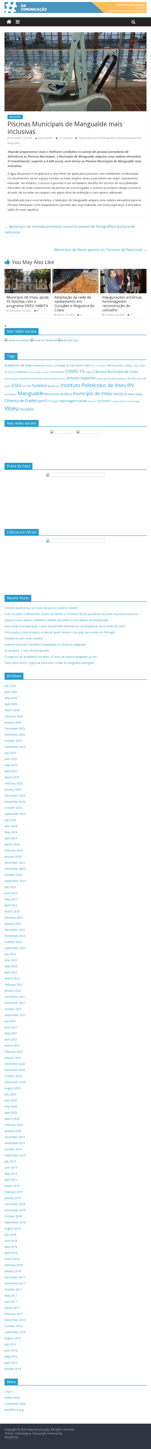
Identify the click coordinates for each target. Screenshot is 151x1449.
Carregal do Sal (64, 365)
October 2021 (13, 1009)
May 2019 (11, 1173)
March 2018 (12, 1259)
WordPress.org (14, 1410)
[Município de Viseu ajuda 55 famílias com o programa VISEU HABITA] (28, 271)
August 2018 (12, 1228)
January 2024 (13, 856)
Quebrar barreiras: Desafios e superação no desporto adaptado (45, 644)
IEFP (58, 386)
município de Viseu (92, 393)
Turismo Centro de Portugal (125, 401)
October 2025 (13, 740)
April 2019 (11, 1180)
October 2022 (13, 942)
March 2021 (12, 1045)
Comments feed (15, 1404)
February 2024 (14, 850)
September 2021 (15, 1015)
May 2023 (11, 899)
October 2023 (13, 875)
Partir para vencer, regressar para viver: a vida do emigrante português (49, 663)
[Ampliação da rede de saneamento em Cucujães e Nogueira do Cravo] (75, 271)
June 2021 (11, 1027)
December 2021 (15, 997)
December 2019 (15, 1137)
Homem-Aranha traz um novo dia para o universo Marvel (41, 608)
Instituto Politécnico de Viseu (93, 385)
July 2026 (10, 686)
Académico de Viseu (18, 365)
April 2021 (11, 1039)
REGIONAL (15, 117)
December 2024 (15, 795)
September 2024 (15, 814)
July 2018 (10, 1234)
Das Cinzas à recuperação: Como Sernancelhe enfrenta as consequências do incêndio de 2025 (65, 626)
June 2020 (11, 1100)
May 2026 (11, 698)
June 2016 (11, 1350)
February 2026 (14, 716)
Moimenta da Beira (58, 394)
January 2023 (13, 923)
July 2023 (10, 887)
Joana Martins (45, 138)
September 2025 (15, 747)
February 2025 (14, 783)
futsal (51, 386)
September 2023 (15, 881)
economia (36, 378)
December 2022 (15, 930)
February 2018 (14, 1265)
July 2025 (10, 753)
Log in (8, 1391)
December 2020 (15, 1064)
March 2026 (12, 710)
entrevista (102, 378)
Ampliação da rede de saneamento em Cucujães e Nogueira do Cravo (74, 303)
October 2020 (13, 1076)
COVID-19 (74, 371)
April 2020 (11, 1112)
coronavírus (56, 372)
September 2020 (15, 1082)
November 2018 (15, 1210)
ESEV (16, 385)
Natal (131, 394)
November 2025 (15, 734)
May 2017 (11, 1295)
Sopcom (92, 401)
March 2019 (12, 1186)
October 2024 (13, 808)
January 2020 (13, 1131)
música (120, 393)
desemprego (11, 378)
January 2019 (13, 1198)
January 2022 (13, 990)
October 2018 (13, 1216)
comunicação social (37, 372)
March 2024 (12, 844)
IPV (130, 385)
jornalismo (11, 394)
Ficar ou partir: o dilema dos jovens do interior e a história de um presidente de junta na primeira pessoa (71, 614)
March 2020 (12, 1119)
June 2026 (11, 692)
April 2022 (11, 972)
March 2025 (12, 777)
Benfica (49, 365)
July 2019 (10, 1161)
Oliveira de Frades (21, 400)
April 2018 (11, 1253)
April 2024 (11, 838)
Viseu (12, 408)
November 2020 (15, 1070)
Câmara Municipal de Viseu (116, 371)
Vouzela (27, 409)
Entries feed (12, 1397)
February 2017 (14, 1314)
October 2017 (13, 1289)
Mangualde (30, 393)
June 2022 (11, 960)
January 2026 (13, 722)
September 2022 (15, 948)
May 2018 (11, 1247)
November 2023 (15, 869)
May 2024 (11, 832)
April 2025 (11, 771)
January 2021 (13, 1058)
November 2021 (15, 1003)
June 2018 (11, 1240)
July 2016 (10, 1344)
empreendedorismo (54, 378)
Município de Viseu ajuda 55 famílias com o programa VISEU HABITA (27, 301)
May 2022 (11, 966)
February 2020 (14, 1125)
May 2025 (11, 765)
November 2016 (15, 1320)
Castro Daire (83, 365)
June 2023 (11, 893)
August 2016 (12, 1338)
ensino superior (81, 378)
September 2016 (15, 1332)
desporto (24, 378)
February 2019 (14, 1192)
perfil (42, 400)
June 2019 (11, 1167)
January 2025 (13, 789)
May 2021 (11, 1033)
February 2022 (14, 984)
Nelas (139, 394)
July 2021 (10, 1021)
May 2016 (11, 1356)
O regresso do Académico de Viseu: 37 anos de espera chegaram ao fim (51, 657)
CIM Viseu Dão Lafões (119, 365)
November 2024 (15, 801)
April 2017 (11, 1301)
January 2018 (13, 1271)
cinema (20, 371)
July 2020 (10, 1094)
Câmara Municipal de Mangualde (96, 138)
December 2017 (15, 1277)
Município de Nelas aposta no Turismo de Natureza (100, 249)
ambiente (39, 365)
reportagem (68, 400)
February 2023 (14, 917)
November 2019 (15, 1143)
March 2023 (12, 911)
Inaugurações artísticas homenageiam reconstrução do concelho (122, 303)
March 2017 (12, 1308)
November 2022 (15, 936)
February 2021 (14, 1051)
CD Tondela (98, 365)
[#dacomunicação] (9, 22)
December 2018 (15, 1204)
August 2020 (12, 1088)
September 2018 (15, 1222)
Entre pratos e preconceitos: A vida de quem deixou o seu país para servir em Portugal (60, 632)
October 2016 (13, 1326)
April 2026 (11, 704)
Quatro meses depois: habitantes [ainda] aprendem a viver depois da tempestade (56, 620)
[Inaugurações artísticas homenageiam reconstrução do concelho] (123, 271)
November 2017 (15, 1283)
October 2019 (13, 1149)
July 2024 (10, 820)
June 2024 (11, 826)
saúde (82, 400)
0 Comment (65, 138)
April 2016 (11, 1362)
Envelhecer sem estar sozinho (24, 638)
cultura (89, 372)
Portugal (53, 401)
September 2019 (15, 1155)
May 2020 (11, 1106)
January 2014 (13, 1369)
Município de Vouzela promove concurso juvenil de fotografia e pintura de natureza (70, 229)
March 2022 (12, 978)
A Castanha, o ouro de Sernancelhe (27, 650)
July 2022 (10, 954)
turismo (103, 400)
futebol (39, 385)
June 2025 (11, 759)
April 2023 (11, 905)
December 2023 (15, 862)
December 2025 (15, 728)
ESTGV (26, 386)
